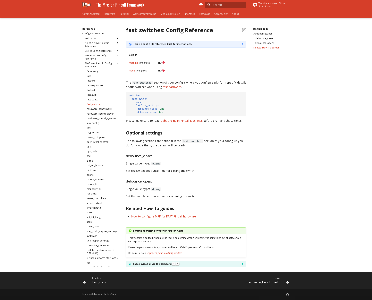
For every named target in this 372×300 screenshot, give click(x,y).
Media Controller (169, 13)
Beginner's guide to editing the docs (164, 253)
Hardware (109, 13)
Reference (189, 13)
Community (221, 13)
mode (132, 70)
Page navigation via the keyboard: (155, 264)
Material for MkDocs (105, 294)
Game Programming (144, 13)
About (235, 13)
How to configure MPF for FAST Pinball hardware (163, 216)
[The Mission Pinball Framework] (86, 5)
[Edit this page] (244, 30)
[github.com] (287, 294)
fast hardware (172, 87)
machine (133, 62)
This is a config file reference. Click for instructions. (162, 44)
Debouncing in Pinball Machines (181, 121)
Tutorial (124, 13)
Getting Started (91, 13)
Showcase (204, 13)
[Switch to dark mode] (200, 4)
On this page (261, 28)
